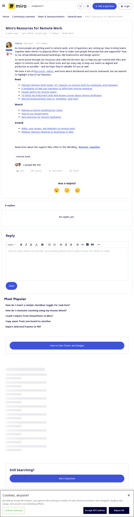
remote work (23, 156)
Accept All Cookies (95, 510)
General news (75, 16)
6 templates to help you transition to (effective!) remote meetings (56, 88)
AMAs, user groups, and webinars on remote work (48, 128)
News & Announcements (51, 16)
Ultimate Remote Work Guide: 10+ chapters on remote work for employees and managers (69, 85)
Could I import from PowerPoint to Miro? (29, 315)
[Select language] (88, 6)
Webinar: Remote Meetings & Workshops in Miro (47, 131)
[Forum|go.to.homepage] (26, 6)
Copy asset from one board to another (28, 321)
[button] (4, 6)
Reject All (119, 510)
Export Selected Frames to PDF (23, 326)
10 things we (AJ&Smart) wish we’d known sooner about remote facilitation (61, 95)
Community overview (23, 16)
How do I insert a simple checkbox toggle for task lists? (38, 305)
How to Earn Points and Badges (67, 345)
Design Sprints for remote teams (39, 91)
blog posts (39, 71)
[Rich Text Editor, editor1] (67, 264)
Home (6, 16)
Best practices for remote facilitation (41, 117)
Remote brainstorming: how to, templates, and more (49, 98)
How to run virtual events (35, 113)
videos (50, 71)
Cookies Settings (13, 510)
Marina (18, 43)
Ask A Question (67, 478)
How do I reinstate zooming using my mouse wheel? (36, 310)
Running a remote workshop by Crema (41, 110)
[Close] (128, 495)
